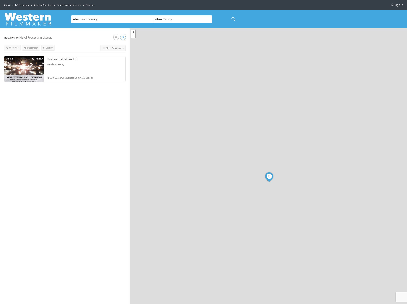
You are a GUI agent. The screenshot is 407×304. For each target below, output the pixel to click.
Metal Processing (55, 64)
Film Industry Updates (69, 5)
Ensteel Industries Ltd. (62, 59)
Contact (90, 5)
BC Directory (22, 5)
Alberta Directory (43, 5)
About (7, 5)
